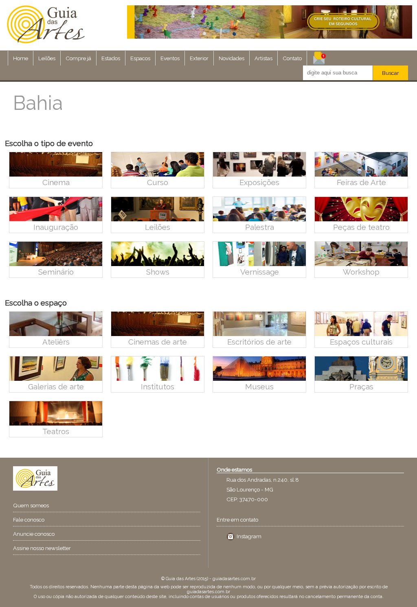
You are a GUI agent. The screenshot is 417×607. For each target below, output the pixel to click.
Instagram (249, 536)
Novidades (231, 58)
